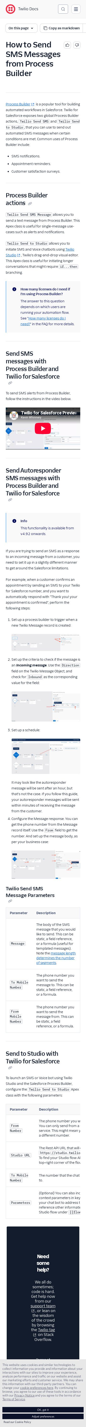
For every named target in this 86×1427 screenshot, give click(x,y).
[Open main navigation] (76, 9)
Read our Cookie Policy (17, 1421)
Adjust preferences (43, 1416)
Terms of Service (13, 1399)
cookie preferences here (36, 1388)
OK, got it (43, 1409)
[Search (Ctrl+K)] (63, 9)
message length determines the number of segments (56, 958)
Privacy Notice (24, 1395)
